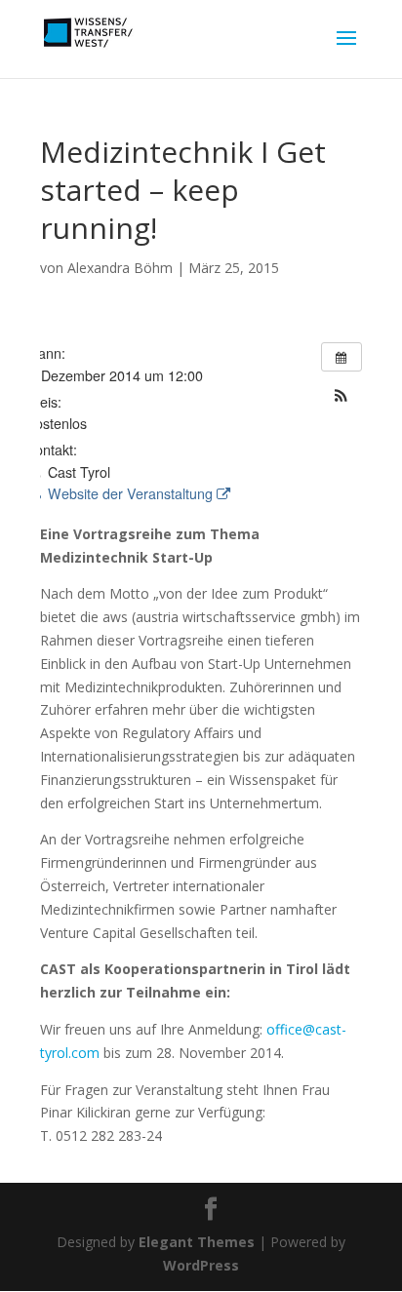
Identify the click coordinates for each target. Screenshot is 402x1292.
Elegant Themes (197, 1242)
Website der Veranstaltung (130, 493)
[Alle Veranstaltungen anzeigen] (341, 357)
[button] (341, 395)
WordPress (201, 1265)
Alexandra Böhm (120, 267)
